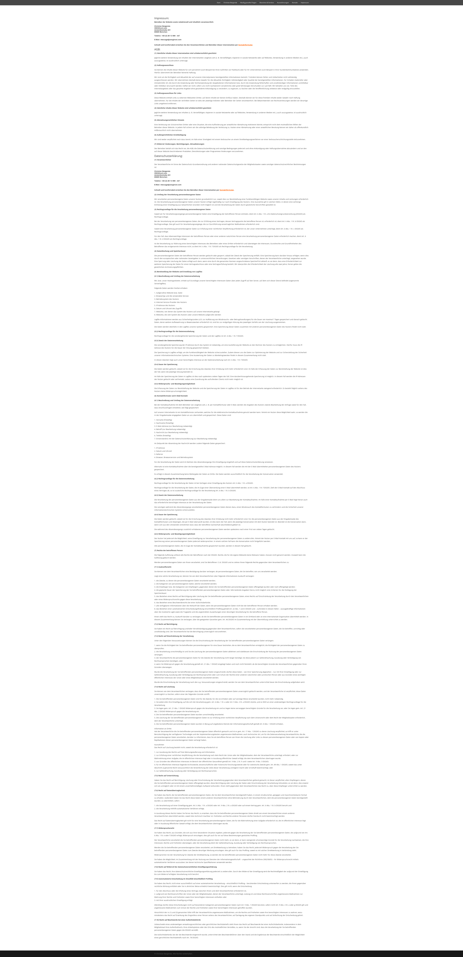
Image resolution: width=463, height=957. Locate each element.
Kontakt (295, 3)
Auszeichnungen (283, 3)
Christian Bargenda (230, 3)
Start (218, 3)
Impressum (305, 3)
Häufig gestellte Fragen (248, 3)
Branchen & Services (267, 3)
